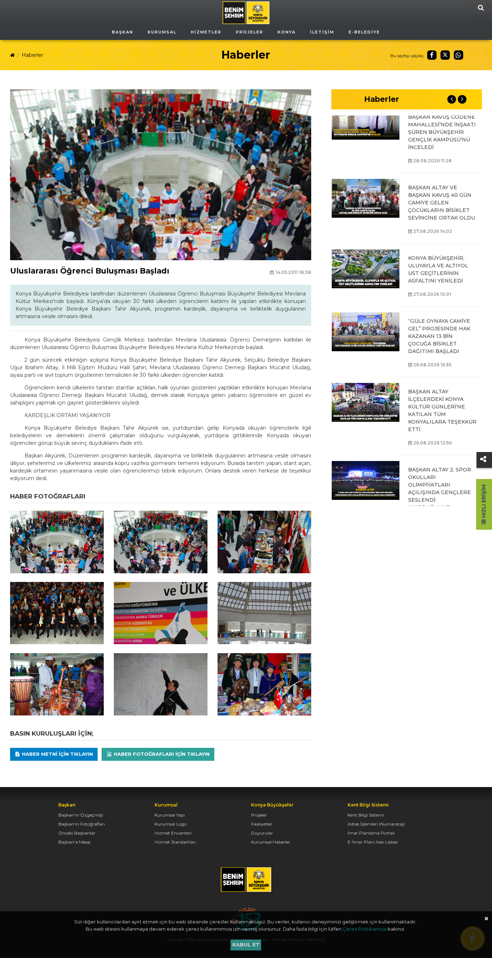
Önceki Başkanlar (76, 833)
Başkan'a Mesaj (74, 842)
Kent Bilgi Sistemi (366, 815)
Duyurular (262, 833)
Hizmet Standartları (175, 842)
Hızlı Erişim (483, 501)
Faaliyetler (261, 824)
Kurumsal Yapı (170, 815)
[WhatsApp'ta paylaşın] (458, 55)
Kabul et (246, 944)
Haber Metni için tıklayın (57, 754)
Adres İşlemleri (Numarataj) (376, 824)
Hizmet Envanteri (173, 833)
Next (462, 99)
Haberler (32, 55)
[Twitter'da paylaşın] (445, 55)
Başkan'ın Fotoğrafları (81, 824)
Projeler (259, 815)
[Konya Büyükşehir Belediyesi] (246, 12)
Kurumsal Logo (171, 824)
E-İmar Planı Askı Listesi (373, 842)
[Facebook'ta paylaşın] (432, 55)
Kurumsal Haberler (270, 842)
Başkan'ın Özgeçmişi (80, 815)
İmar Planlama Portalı (371, 833)
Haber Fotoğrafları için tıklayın (161, 754)
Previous (451, 99)
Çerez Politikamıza (364, 929)
